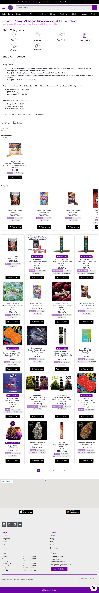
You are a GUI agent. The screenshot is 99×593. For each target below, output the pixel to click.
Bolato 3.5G (15, 213)
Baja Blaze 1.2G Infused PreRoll (61, 446)
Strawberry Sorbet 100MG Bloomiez (37, 262)
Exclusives (6, 545)
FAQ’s (52, 542)
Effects (4, 548)
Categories (6, 539)
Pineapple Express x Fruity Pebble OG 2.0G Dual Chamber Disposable (37, 399)
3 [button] (45, 470)
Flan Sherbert (13, 448)
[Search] (94, 7)
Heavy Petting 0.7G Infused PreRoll (62, 307)
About (52, 536)
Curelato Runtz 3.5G (73, 213)
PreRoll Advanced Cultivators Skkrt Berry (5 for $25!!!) (61, 355)
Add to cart (16, 177)
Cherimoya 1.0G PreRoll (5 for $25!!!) (86, 262)
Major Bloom (37, 259)
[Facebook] (4, 524)
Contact (53, 545)
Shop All (5, 536)
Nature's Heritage (61, 259)
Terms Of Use (93, 578)
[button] (3, 7)
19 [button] (60, 470)
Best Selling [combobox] (17, 123)
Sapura (12, 351)
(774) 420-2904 (57, 556)
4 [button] (49, 470)
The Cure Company (15, 211)
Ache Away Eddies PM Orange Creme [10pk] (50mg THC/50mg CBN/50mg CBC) (15, 165)
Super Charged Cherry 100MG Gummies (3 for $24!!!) (86, 402)
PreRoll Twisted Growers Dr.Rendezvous (37, 351)
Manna (86, 348)
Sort (14, 121)
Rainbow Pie (44, 213)
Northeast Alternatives (37, 443)
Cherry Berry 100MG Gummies (12, 401)
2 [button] (42, 470)
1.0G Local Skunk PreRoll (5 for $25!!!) (62, 262)
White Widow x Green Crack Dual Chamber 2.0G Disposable (61, 399)
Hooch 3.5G (37, 445)
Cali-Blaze (62, 443)
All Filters (7, 123)
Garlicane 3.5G (86, 445)
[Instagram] (9, 524)
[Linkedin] (14, 524)
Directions (54, 548)
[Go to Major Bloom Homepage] (10, 7)
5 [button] (53, 470)
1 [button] (38, 470)
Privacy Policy (83, 578)
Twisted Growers (12, 304)
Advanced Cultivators (62, 351)
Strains (4, 542)
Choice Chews (12, 398)
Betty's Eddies (15, 162)
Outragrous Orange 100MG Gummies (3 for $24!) (13, 354)
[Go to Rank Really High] (49, 590)
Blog (52, 539)
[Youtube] (19, 524)
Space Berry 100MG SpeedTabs (86, 351)
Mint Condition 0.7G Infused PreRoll (12, 307)
